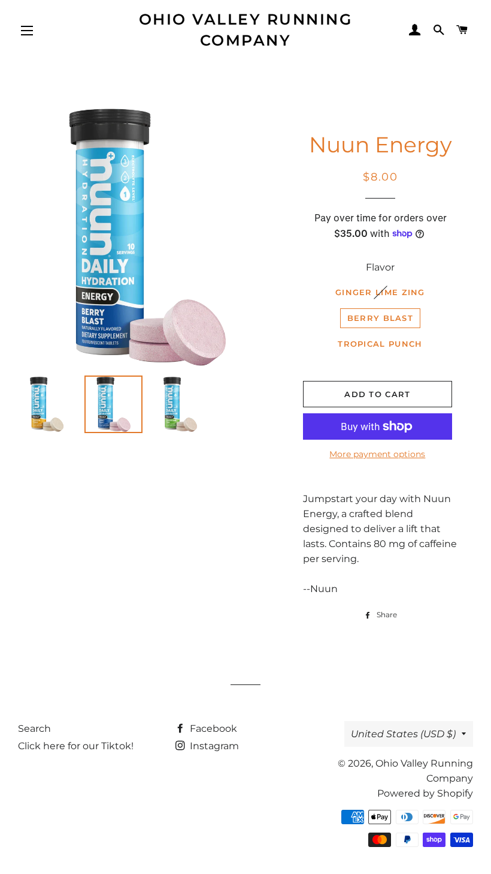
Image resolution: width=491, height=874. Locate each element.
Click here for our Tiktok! (76, 746)
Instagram (213, 746)
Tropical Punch (380, 344)
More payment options (377, 454)
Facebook (212, 728)
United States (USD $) (403, 734)
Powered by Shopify (425, 793)
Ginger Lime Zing (380, 292)
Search (34, 728)
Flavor (380, 267)
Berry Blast (380, 318)
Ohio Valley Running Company (246, 29)
